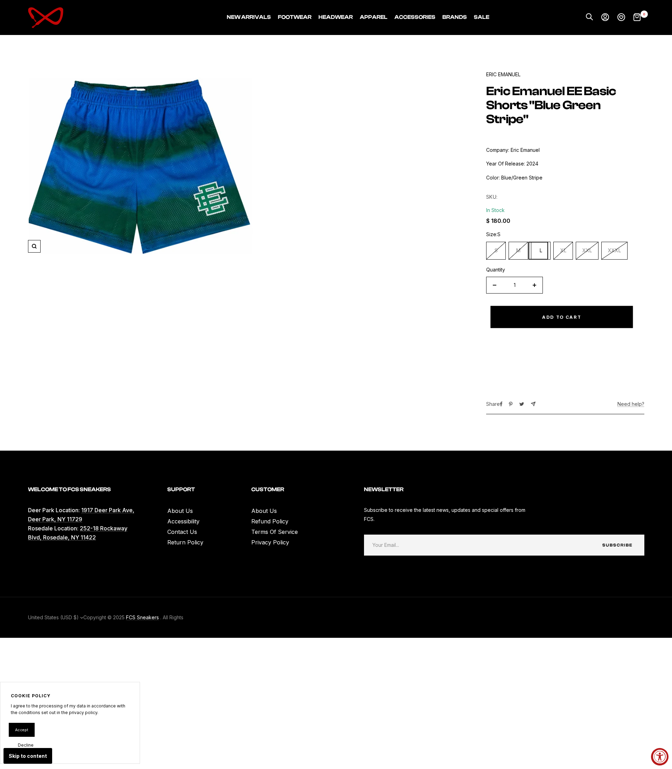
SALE (481, 17)
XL (563, 250)
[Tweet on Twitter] (522, 404)
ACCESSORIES (414, 17)
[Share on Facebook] (501, 404)
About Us (180, 510)
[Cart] (637, 17)
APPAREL (373, 17)
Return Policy (185, 542)
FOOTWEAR (295, 17)
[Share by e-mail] (533, 404)
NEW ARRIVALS (249, 17)
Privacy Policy (270, 542)
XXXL (614, 250)
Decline (26, 745)
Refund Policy (269, 521)
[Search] (589, 17)
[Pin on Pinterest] (510, 404)
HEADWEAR (335, 17)
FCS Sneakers (142, 617)
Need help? (630, 404)
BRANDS (454, 17)
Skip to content (28, 756)
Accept (21, 729)
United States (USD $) (54, 617)
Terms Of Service (274, 531)
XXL (587, 250)
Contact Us (182, 531)
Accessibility (183, 521)
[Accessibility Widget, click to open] (659, 757)
